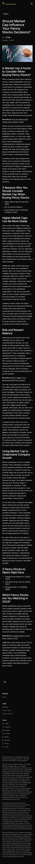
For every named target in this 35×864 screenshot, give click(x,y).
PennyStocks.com (9, 757)
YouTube (7, 733)
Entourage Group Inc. (16, 759)
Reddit (6, 737)
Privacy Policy (6, 710)
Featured (5, 13)
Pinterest (7, 740)
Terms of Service (7, 713)
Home (4, 697)
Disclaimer (5, 707)
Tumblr (6, 747)
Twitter (6, 723)
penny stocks (18, 95)
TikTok (6, 743)
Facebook (7, 727)
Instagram (7, 730)
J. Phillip (8, 37)
